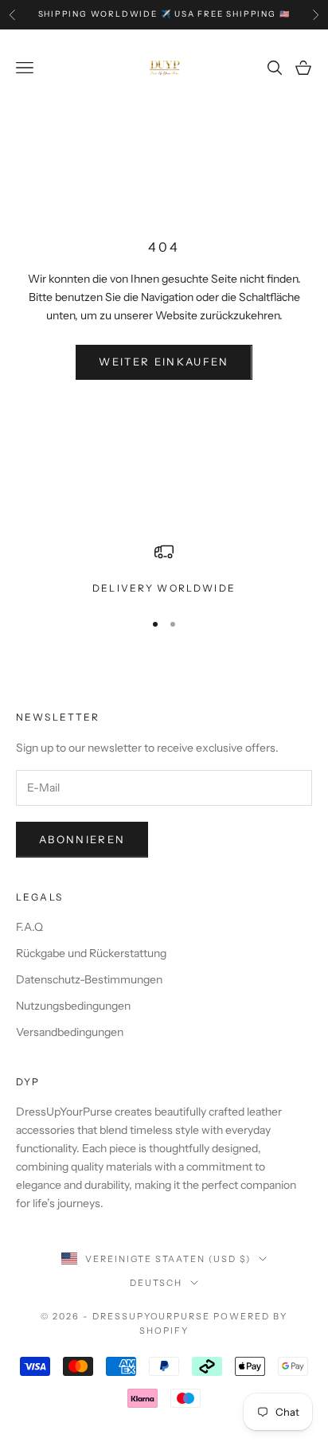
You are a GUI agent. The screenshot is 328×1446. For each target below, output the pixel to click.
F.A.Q (29, 927)
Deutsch (156, 1282)
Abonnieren (82, 839)
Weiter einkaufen (163, 361)
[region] (164, 569)
